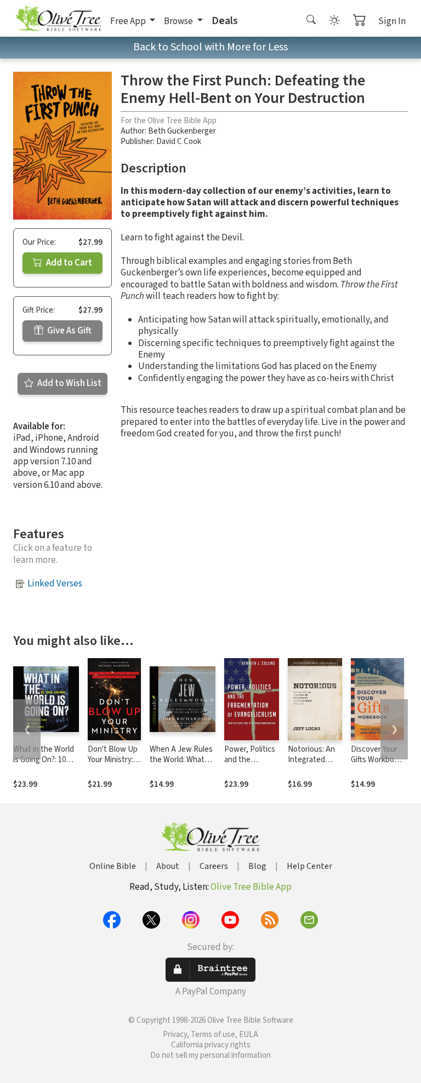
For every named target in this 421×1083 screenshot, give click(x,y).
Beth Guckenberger (182, 131)
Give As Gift (68, 330)
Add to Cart (68, 262)
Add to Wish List (68, 383)
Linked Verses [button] (54, 583)
